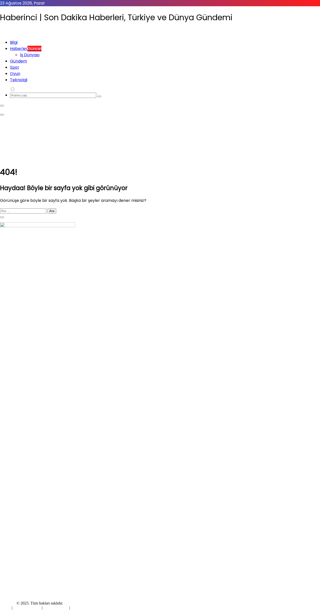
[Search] (99, 96)
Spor (14, 67)
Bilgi (14, 42)
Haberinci (8, 603)
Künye (6, 608)
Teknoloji (18, 80)
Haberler (26, 48)
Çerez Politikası (56, 608)
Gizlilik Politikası (28, 608)
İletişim (76, 608)
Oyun (15, 73)
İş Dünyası (30, 55)
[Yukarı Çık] (2, 217)
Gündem (18, 61)
